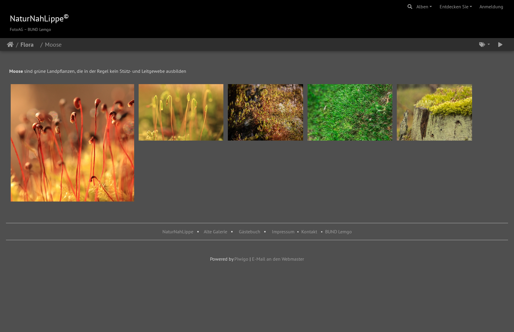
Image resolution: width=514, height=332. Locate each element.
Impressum (283, 232)
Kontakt (309, 232)
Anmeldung (491, 7)
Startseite (10, 44)
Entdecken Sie (454, 7)
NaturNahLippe (177, 232)
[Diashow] (500, 45)
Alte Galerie (215, 232)
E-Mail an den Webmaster (278, 259)
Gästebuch (250, 232)
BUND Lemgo (338, 232)
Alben (422, 7)
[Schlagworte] (484, 45)
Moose (55, 44)
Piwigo (241, 259)
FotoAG (16, 29)
